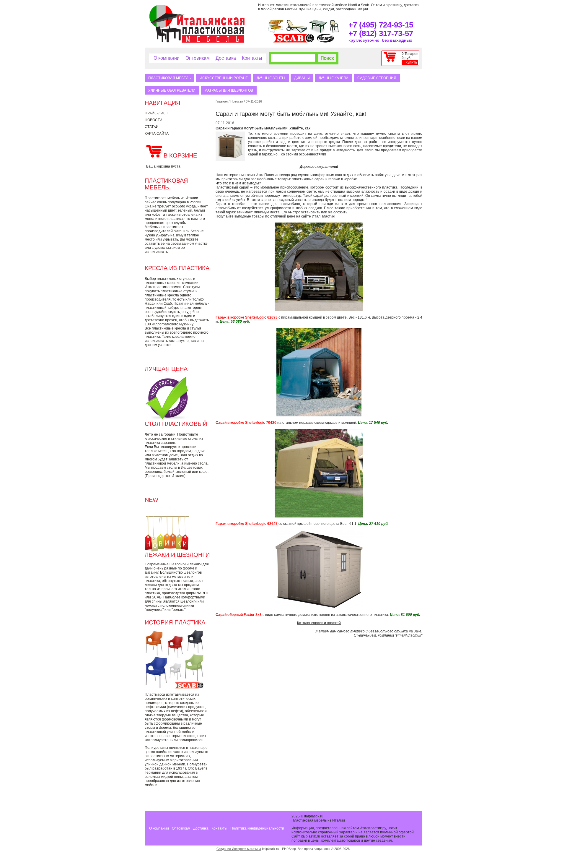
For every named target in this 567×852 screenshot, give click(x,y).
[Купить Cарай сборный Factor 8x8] (319, 607)
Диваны (302, 78)
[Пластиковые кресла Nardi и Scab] (334, 32)
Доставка (226, 58)
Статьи (152, 127)
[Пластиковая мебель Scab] (293, 41)
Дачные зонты (271, 78)
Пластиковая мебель (169, 78)
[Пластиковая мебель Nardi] (325, 41)
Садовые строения (376, 78)
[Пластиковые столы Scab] (318, 32)
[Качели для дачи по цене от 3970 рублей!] (276, 32)
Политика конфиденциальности (257, 828)
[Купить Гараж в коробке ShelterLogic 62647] (319, 516)
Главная (222, 101)
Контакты (252, 58)
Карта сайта (157, 134)
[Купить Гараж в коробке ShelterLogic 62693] (319, 310)
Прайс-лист (156, 113)
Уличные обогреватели (171, 90)
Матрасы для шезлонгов (228, 90)
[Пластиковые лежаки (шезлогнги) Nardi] (296, 32)
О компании (167, 58)
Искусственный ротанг (224, 78)
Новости (153, 120)
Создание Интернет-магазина (238, 849)
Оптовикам (197, 58)
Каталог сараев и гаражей (319, 623)
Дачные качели (333, 78)
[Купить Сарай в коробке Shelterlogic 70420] (318, 415)
